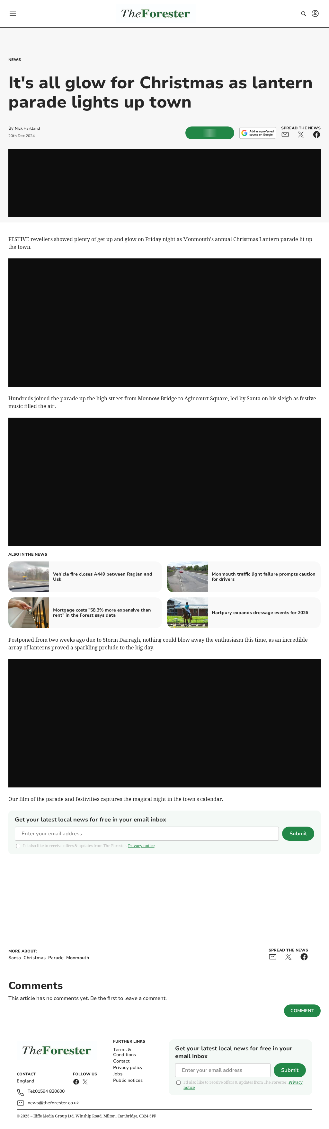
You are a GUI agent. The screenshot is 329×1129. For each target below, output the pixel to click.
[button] (13, 14)
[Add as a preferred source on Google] (257, 133)
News (14, 59)
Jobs (117, 1074)
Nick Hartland (27, 128)
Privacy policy (127, 1067)
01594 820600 (50, 1091)
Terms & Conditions (124, 1052)
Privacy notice (141, 845)
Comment (302, 1011)
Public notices (128, 1080)
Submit (298, 833)
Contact (121, 1061)
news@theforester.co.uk (53, 1103)
